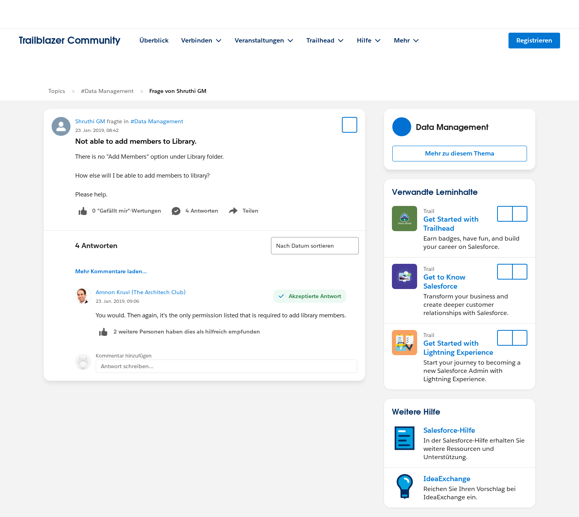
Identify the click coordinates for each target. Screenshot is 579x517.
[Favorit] (350, 125)
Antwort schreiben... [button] (127, 366)
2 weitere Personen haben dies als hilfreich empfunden (186, 331)
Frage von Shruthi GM (177, 91)
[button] (459, 153)
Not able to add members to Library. (136, 141)
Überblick (154, 40)
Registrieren (534, 40)
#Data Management (107, 91)
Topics (56, 91)
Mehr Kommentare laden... (111, 271)
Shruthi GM (90, 121)
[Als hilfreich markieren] (103, 332)
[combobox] (315, 245)
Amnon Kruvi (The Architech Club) (141, 292)
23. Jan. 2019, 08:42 (97, 130)
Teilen (243, 212)
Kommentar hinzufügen (124, 355)
